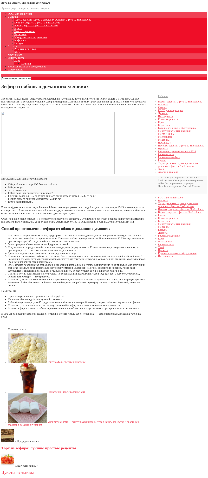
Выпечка (13, 16)
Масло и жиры (166, 133)
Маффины (20, 40)
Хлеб (17, 60)
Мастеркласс (15, 54)
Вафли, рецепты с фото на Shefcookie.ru (36, 25)
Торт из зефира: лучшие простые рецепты (38, 448)
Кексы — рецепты (24, 31)
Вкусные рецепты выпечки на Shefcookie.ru (25, 2)
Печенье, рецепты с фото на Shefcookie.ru (37, 22)
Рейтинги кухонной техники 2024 (177, 151)
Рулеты (18, 28)
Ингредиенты (15, 69)
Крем (17, 52)
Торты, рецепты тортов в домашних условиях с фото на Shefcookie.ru (52, 19)
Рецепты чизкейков (25, 49)
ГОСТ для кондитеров (20, 13)
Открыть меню (10, 75)
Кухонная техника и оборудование (27, 66)
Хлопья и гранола (168, 172)
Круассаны (20, 34)
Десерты (12, 46)
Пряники (26, 63)
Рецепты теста (16, 57)
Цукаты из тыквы (17, 472)
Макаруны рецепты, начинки (30, 37)
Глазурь (18, 43)
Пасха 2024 (164, 142)
